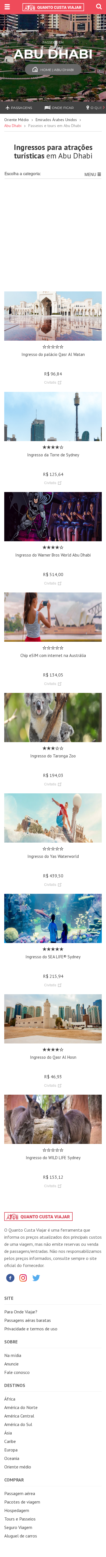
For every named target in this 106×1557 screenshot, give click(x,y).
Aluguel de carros (20, 1536)
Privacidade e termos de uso (30, 1328)
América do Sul (18, 1424)
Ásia (8, 1433)
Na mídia (12, 1355)
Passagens (21, 108)
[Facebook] (10, 1277)
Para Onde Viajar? (20, 1312)
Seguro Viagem (18, 1527)
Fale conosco (17, 1372)
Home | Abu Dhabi (57, 70)
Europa (11, 1450)
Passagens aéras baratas (27, 1320)
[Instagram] (23, 1277)
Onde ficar (63, 108)
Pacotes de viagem (22, 1502)
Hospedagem (16, 1510)
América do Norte (21, 1407)
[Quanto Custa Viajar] (53, 7)
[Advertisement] (53, 238)
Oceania (11, 1458)
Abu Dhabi (12, 125)
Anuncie (11, 1364)
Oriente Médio (16, 119)
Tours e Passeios (20, 1519)
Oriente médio (17, 1467)
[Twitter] (36, 1277)
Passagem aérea (19, 1493)
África (9, 1399)
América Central (19, 1416)
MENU (91, 174)
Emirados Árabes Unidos (56, 119)
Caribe (10, 1441)
